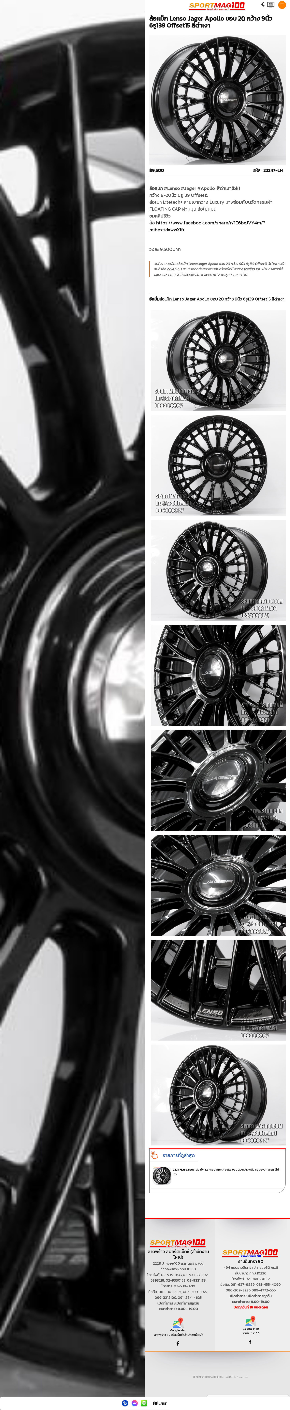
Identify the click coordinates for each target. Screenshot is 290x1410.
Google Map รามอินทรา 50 (250, 1330)
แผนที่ (162, 1403)
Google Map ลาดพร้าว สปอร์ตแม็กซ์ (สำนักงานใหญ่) (178, 1332)
